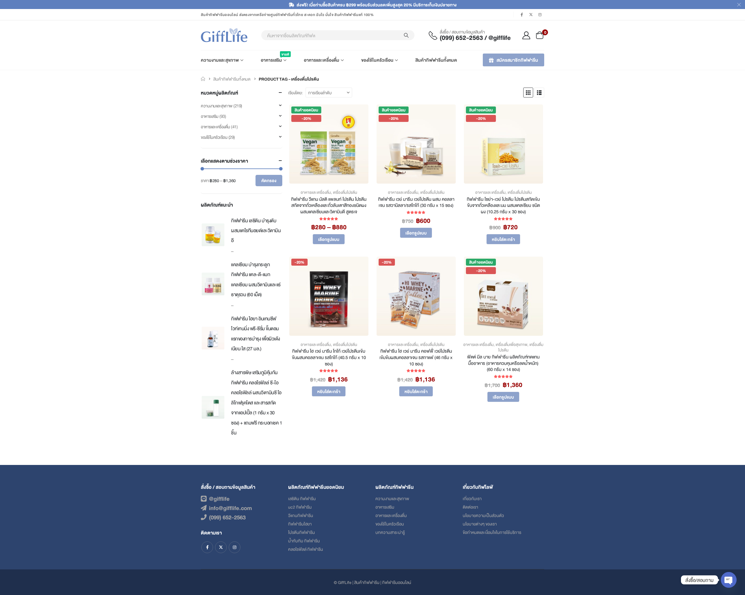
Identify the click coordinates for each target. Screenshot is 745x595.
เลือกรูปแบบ (328, 239)
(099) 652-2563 (227, 517)
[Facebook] (522, 14)
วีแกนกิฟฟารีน (300, 515)
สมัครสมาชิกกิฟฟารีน (517, 59)
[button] (528, 92)
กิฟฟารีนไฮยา (300, 523)
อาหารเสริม (273, 57)
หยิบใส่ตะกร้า (503, 239)
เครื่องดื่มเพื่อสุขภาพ (511, 344)
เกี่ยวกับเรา (472, 498)
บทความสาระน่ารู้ (390, 532)
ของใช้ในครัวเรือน (377, 59)
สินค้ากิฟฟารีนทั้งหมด (436, 59)
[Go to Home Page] (203, 78)
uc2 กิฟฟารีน (300, 506)
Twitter (221, 547)
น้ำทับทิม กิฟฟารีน (304, 540)
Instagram (234, 547)
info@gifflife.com (230, 507)
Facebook (207, 547)
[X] (531, 14)
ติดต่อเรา (470, 506)
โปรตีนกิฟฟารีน (301, 532)
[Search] (406, 35)
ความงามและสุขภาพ (220, 59)
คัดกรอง (268, 180)
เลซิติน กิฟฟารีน (302, 498)
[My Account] (526, 35)
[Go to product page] (213, 235)
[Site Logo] (224, 35)
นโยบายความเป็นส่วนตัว (483, 515)
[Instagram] (540, 14)
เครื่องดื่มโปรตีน (345, 192)
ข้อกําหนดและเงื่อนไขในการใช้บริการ (492, 532)
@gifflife (219, 498)
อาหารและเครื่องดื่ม (321, 59)
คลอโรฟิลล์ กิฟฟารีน (305, 549)
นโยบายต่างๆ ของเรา (480, 523)
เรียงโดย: (295, 92)
